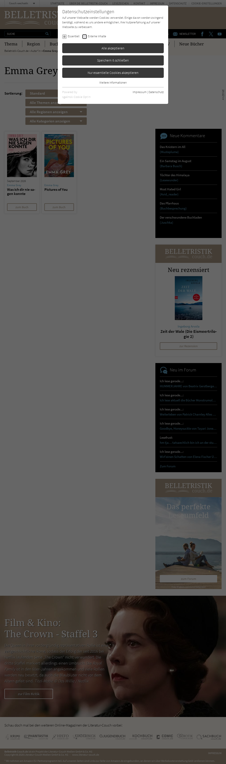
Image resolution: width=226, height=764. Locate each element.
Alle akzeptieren (113, 48)
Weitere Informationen (113, 82)
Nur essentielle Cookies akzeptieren (113, 72)
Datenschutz (156, 92)
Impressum (140, 92)
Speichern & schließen (113, 60)
